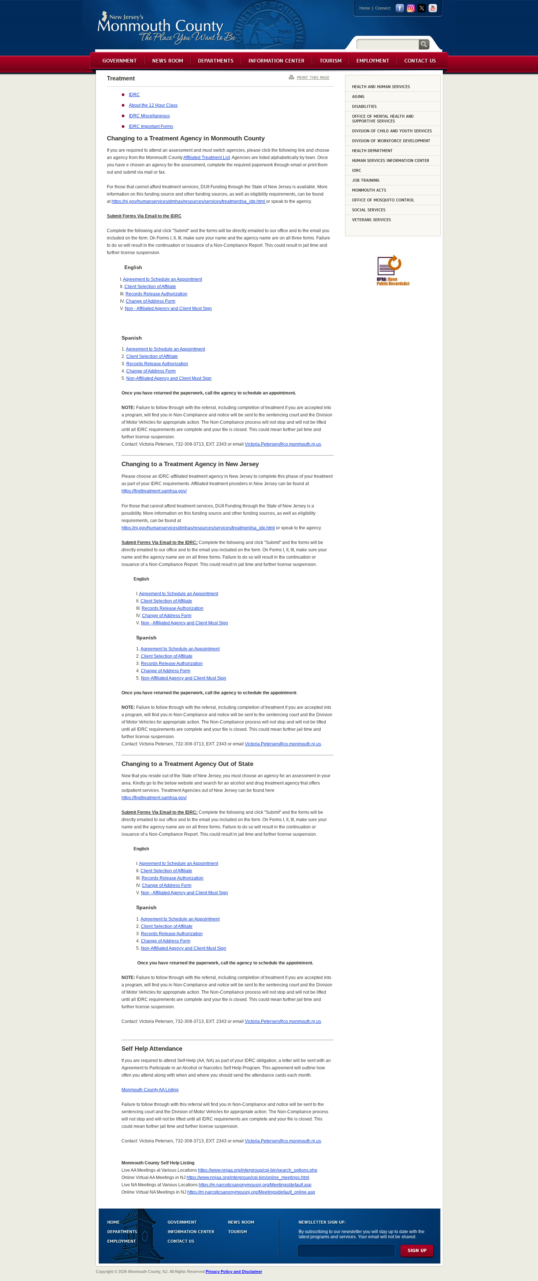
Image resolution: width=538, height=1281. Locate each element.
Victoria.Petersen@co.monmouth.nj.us (283, 444)
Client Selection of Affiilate (152, 356)
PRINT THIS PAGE (313, 77)
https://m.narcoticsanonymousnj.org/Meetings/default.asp (255, 1184)
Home (364, 8)
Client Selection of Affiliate (150, 286)
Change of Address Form (150, 301)
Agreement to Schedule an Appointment (162, 279)
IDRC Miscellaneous (149, 115)
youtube (433, 8)
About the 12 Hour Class (153, 105)
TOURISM (237, 1231)
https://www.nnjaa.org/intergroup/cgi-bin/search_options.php (257, 1170)
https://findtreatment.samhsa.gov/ (154, 797)
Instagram (411, 8)
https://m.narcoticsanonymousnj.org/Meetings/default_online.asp (251, 1192)
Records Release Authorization (156, 293)
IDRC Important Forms (151, 126)
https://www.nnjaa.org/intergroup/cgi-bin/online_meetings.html (248, 1177)
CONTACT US (181, 1240)
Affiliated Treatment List (206, 157)
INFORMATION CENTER (191, 1231)
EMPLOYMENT (121, 1240)
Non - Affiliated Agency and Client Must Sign (168, 308)
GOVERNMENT (182, 1221)
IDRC (134, 94)
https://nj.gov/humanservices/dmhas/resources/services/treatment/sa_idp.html (189, 201)
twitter (422, 8)
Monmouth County (167, 28)
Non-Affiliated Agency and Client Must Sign (169, 378)
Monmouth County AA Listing (150, 1089)
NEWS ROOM (241, 1221)
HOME (113, 1221)
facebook (400, 8)
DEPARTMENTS (122, 1231)
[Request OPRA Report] (393, 284)
